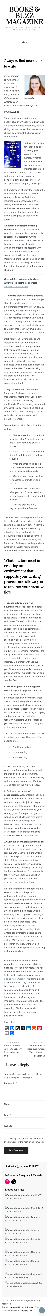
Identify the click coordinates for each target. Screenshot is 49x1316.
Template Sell (25, 1310)
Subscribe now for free (16, 286)
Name (8, 1104)
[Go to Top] (42, 1310)
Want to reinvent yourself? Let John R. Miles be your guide (13, 1050)
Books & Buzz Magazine (24, 16)
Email (7, 1115)
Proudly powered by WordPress (17, 1307)
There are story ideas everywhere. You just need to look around (36, 1050)
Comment (10, 1083)
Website (8, 1126)
